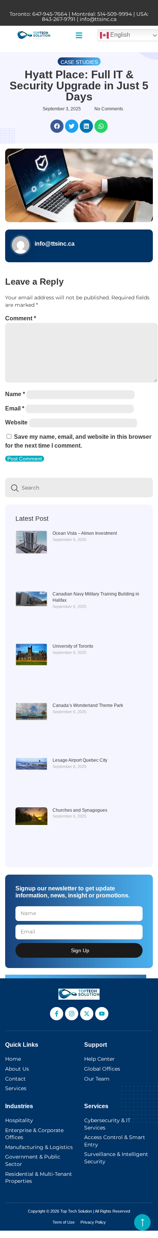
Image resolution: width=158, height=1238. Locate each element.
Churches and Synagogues (80, 810)
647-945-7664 (49, 14)
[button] (79, 35)
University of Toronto (73, 646)
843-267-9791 (58, 19)
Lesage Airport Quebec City (80, 760)
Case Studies (79, 62)
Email (14, 408)
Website (16, 422)
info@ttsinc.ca (98, 19)
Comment (20, 318)
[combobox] (79, 487)
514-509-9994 (114, 14)
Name (15, 394)
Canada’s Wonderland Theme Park (88, 705)
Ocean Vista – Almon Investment (85, 533)
